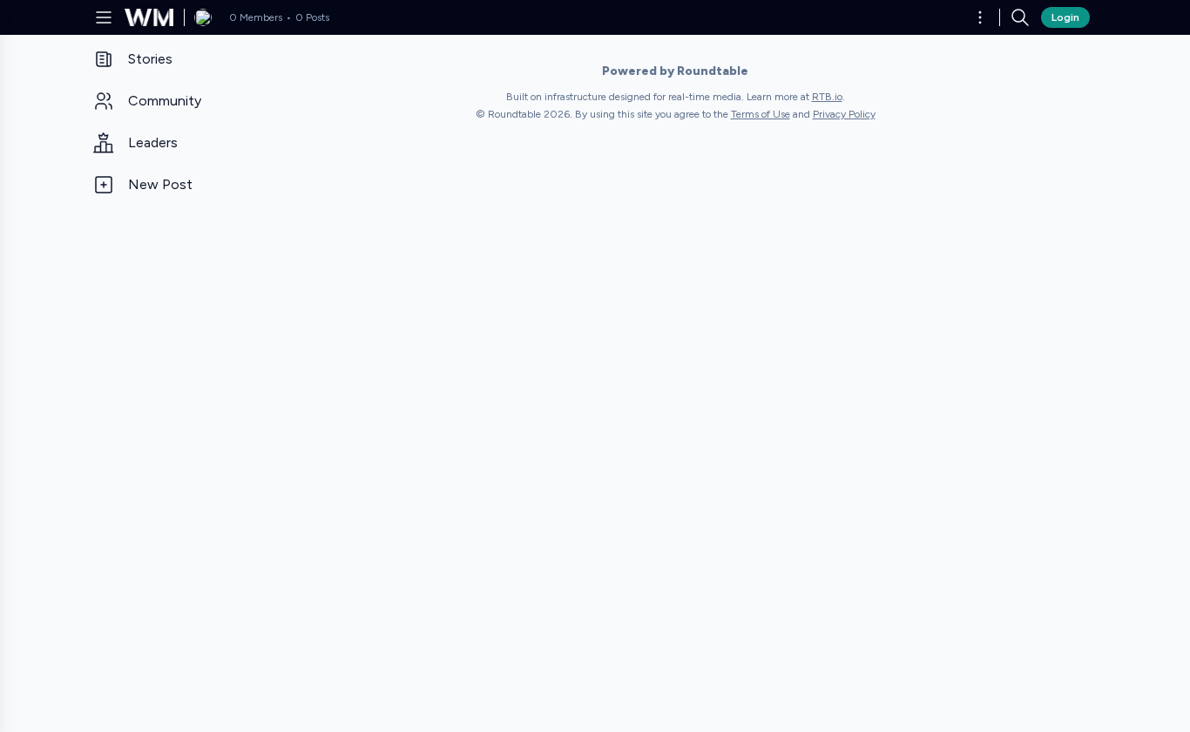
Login (1065, 17)
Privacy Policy (844, 114)
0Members (255, 17)
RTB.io (827, 97)
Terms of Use (760, 114)
